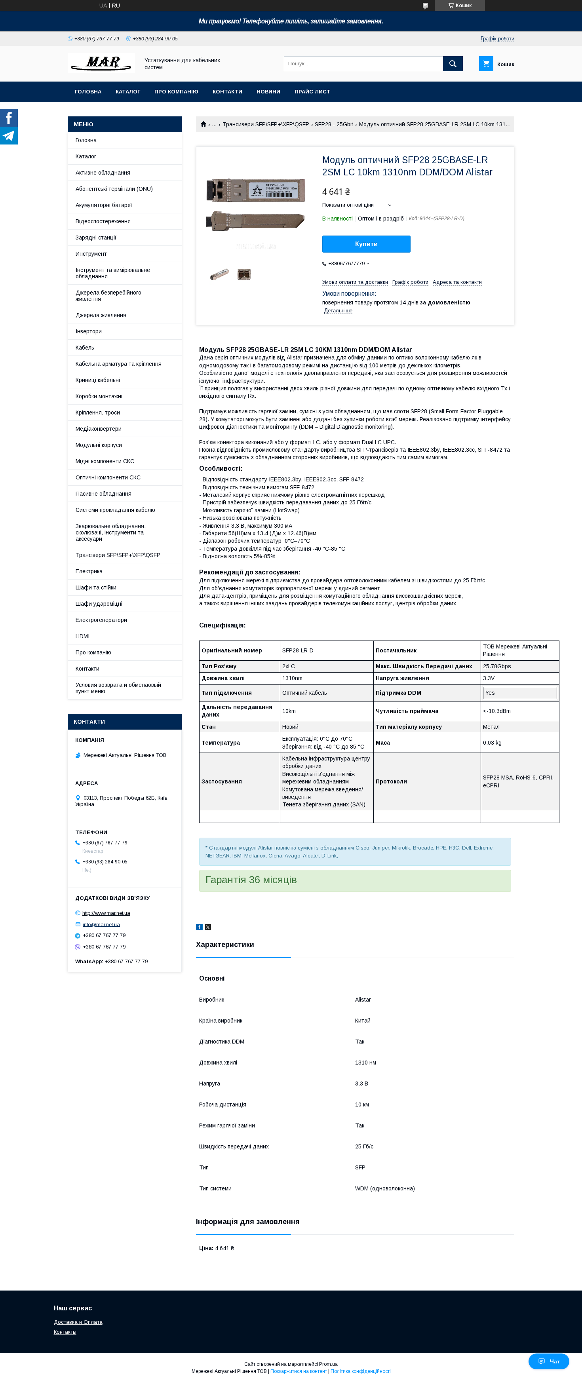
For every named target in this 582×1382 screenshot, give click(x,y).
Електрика (89, 571)
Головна (88, 92)
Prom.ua (328, 1364)
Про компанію (176, 92)
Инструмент (91, 254)
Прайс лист (313, 92)
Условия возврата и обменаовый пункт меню (118, 688)
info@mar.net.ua (101, 924)
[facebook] (199, 928)
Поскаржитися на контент (298, 1371)
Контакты (65, 1332)
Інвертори (89, 331)
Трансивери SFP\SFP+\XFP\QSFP (266, 124)
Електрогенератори (101, 620)
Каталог (128, 92)
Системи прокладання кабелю (115, 510)
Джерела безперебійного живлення (108, 295)
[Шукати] (453, 63)
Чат (555, 1361)
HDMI (82, 636)
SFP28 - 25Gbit (334, 124)
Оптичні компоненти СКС (108, 477)
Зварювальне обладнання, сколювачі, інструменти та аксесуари (111, 532)
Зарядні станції (96, 237)
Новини (268, 92)
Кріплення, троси (98, 412)
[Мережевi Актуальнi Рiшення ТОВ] (101, 71)
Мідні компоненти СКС (105, 461)
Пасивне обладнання (103, 493)
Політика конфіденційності (361, 1371)
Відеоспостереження (103, 221)
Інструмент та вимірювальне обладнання (113, 273)
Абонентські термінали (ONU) (114, 189)
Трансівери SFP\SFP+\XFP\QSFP (118, 555)
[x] (208, 928)
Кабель (85, 347)
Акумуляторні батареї (104, 205)
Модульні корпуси (99, 445)
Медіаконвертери (99, 429)
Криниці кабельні (98, 380)
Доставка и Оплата (78, 1322)
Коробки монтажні (99, 396)
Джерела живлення (101, 315)
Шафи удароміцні (99, 604)
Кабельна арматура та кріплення (119, 364)
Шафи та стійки (96, 587)
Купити (366, 244)
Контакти (227, 92)
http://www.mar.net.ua (106, 913)
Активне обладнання (103, 172)
